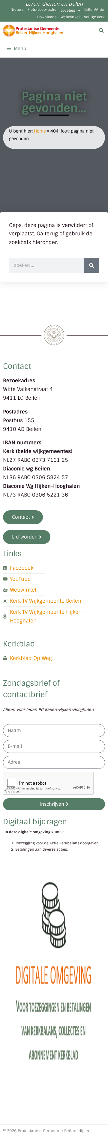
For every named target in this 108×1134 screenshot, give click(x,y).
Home (40, 131)
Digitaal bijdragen (35, 822)
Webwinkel (70, 17)
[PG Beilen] (33, 31)
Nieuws (16, 9)
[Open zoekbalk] (101, 31)
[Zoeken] (91, 265)
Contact (17, 366)
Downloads (46, 17)
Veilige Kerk (94, 17)
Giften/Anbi (94, 9)
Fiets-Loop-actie (42, 9)
